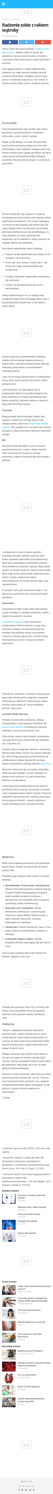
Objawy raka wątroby (27, 1233)
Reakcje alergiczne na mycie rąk (31, 1322)
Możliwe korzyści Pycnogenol (30, 1351)
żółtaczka (44, 763)
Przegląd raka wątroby (27, 1221)
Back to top (26, 1481)
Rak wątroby (15, 19)
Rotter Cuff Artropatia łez (29, 1387)
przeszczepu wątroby (12, 727)
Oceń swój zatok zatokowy (29, 1310)
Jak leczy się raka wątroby (29, 1214)
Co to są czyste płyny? (27, 1375)
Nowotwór (5, 19)
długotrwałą (34, 423)
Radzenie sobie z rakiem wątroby (32, 1207)
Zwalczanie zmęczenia (13, 622)
